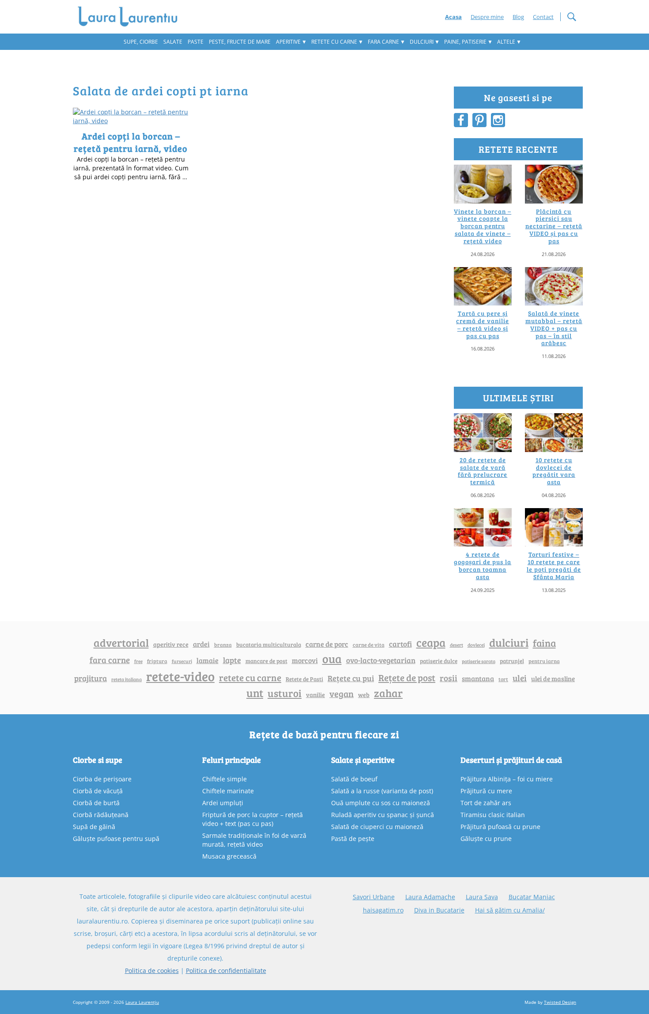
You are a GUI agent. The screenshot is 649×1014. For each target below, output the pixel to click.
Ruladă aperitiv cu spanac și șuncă (382, 814)
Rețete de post (406, 677)
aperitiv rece (171, 644)
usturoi (285, 693)
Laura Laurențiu (142, 1002)
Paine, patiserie (465, 41)
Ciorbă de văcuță (98, 791)
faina (544, 642)
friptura (157, 660)
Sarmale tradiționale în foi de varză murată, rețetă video (254, 839)
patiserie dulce (438, 661)
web (364, 694)
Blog (518, 17)
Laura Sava (482, 897)
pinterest (479, 120)
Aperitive (288, 41)
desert (456, 645)
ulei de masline (553, 678)
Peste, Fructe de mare (240, 41)
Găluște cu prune (486, 838)
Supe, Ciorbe (141, 41)
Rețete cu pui (351, 677)
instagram (498, 120)
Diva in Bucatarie (439, 910)
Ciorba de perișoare (102, 779)
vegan (341, 694)
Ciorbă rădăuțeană (100, 814)
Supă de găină (94, 826)
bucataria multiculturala (268, 644)
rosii (448, 677)
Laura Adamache (430, 897)
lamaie (207, 660)
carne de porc (327, 643)
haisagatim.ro (383, 910)
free (138, 661)
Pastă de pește (352, 838)
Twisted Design (560, 1002)
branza (223, 644)
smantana (478, 678)
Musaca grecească (229, 856)
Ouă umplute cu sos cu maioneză (380, 803)
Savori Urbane (374, 897)
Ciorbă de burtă (96, 803)
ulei (520, 677)
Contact (543, 17)
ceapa (430, 642)
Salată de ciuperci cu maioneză (377, 826)
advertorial (121, 643)
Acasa (453, 17)
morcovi (305, 660)
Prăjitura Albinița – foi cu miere (506, 779)
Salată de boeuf (354, 779)
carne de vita (369, 644)
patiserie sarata (478, 661)
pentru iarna (544, 661)
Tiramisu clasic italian (492, 814)
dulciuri (508, 642)
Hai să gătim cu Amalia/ (510, 910)
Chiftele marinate (228, 791)
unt (254, 692)
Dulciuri (422, 41)
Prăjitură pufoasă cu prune (500, 826)
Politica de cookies (152, 970)
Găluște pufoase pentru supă (116, 838)
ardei (201, 643)
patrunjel (512, 661)
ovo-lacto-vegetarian (380, 660)
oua (332, 658)
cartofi (400, 644)
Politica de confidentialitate (226, 970)
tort (503, 678)
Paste (196, 41)
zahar (388, 693)
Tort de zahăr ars (485, 803)
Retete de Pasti (304, 679)
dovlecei (476, 644)
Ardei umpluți (222, 803)
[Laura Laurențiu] (131, 17)
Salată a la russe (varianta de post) (382, 791)
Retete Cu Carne (334, 41)
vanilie (315, 694)
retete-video (180, 676)
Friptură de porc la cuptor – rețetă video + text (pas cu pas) (252, 819)
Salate (172, 41)
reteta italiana (126, 679)
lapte (232, 660)
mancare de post (266, 661)
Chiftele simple (224, 779)
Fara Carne (383, 41)
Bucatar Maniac (532, 897)
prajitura (90, 678)
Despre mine (487, 17)
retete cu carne (250, 677)
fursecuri (182, 661)
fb (461, 120)
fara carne (110, 659)
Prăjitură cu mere (486, 791)
